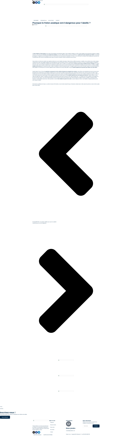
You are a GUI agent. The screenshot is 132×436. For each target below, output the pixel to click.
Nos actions (52, 429)
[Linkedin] (39, 2)
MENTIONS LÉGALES (37, 434)
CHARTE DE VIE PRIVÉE (47, 434)
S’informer (52, 422)
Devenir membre (53, 424)
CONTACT (57, 20)
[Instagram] (33, 2)
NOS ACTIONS (51, 20)
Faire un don (52, 427)
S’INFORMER (36, 20)
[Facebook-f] (36, 2)
